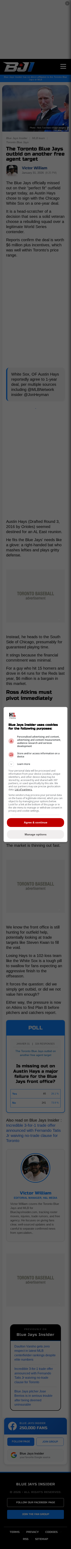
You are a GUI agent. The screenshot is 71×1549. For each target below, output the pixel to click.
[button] (35, 764)
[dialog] (35, 774)
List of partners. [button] (23, 789)
